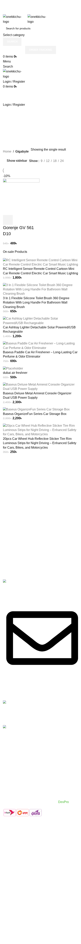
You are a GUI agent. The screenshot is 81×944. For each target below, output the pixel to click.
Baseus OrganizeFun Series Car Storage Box (34, 414)
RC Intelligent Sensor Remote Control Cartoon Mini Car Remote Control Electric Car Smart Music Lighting (40, 271)
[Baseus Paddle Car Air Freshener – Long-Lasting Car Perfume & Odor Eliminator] (40, 345)
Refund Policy (13, 792)
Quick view (18, 220)
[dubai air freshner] (13, 368)
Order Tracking (40, 49)
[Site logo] (15, 19)
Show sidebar (17, 161)
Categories (11, 121)
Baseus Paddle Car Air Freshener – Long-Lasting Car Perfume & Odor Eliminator (40, 354)
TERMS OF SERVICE (18, 784)
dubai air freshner (15, 372)
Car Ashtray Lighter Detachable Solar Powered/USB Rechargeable (39, 329)
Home (7, 151)
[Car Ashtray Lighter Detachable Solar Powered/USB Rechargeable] (40, 320)
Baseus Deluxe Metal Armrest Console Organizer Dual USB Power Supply (37, 395)
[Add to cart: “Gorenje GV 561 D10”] (8, 220)
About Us (9, 770)
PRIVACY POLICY (16, 777)
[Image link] (15, 581)
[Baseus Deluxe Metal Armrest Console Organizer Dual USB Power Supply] (40, 386)
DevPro (64, 802)
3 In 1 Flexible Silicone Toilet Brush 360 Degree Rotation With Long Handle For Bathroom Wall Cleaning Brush (36, 302)
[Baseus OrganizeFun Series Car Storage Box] (36, 409)
